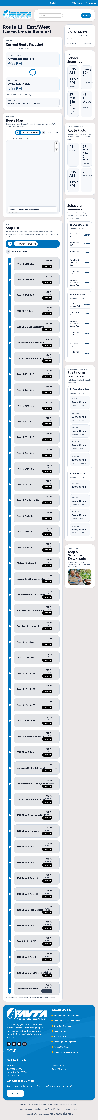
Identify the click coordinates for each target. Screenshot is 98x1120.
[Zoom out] (56, 146)
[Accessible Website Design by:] (61, 1113)
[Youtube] (19, 1044)
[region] (32, 177)
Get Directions (13, 1075)
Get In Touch (16, 1060)
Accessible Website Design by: (37, 1114)
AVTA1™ (12, 1050)
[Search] (60, 15)
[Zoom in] (56, 143)
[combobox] (47, 15)
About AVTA (61, 1010)
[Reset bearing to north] (56, 150)
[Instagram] (24, 1044)
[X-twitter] (14, 1044)
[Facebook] (9, 1044)
